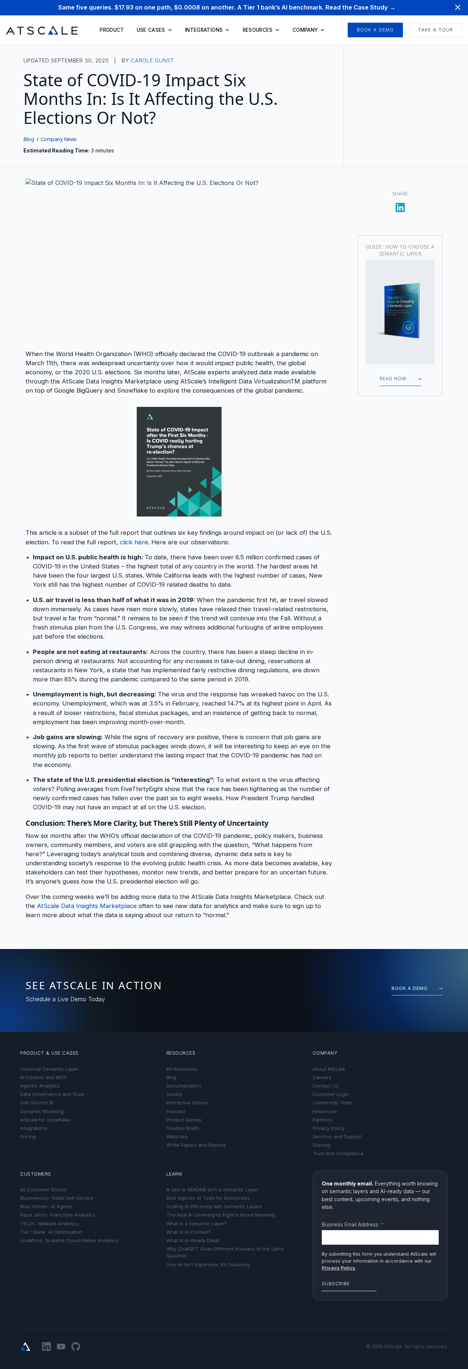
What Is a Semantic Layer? (196, 1223)
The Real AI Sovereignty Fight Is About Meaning (220, 1215)
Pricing (28, 1136)
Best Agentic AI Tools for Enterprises (208, 1198)
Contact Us (325, 1086)
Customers (35, 1174)
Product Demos (183, 1120)
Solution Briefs (182, 1128)
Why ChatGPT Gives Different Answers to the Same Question (225, 1252)
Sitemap (322, 1145)
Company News (59, 139)
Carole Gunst (152, 60)
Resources (258, 30)
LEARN (174, 1174)
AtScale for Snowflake (45, 1120)
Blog (28, 139)
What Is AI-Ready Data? (193, 1240)
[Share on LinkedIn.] (400, 205)
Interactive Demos (187, 1102)
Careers (322, 1077)
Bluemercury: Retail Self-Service (57, 1198)
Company (305, 30)
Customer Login (331, 1094)
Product (112, 30)
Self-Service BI (36, 1102)
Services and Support (337, 1136)
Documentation (183, 1086)
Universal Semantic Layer (49, 1069)
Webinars (177, 1136)
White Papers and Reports (196, 1145)
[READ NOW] (400, 312)
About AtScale (329, 1069)
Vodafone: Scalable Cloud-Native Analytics (69, 1240)
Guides (174, 1094)
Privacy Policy (328, 1128)
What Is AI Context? (188, 1232)
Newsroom (325, 1111)
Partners (322, 1120)
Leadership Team (332, 1102)
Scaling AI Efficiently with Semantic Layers (214, 1206)
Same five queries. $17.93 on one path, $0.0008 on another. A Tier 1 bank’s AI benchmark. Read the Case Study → (227, 7)
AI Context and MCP (43, 1077)
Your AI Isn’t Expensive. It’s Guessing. (208, 1264)
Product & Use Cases (49, 1053)
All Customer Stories (43, 1189)
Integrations (204, 30)
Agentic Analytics (40, 1086)
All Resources (182, 1069)
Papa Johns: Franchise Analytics (57, 1215)
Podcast (175, 1111)
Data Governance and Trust (52, 1094)
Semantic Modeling (42, 1111)
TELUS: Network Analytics (49, 1223)
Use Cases (151, 30)
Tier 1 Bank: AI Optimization (51, 1232)
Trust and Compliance (338, 1153)
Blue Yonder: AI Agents (46, 1206)
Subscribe (336, 1283)
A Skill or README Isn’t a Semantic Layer (212, 1189)
